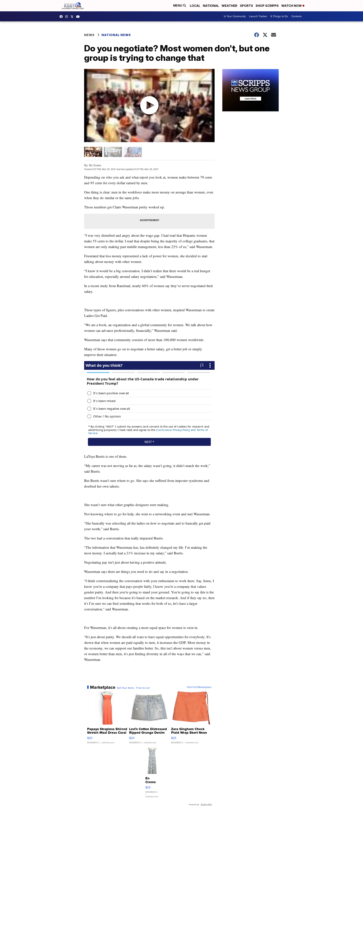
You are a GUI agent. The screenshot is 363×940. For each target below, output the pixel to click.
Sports (246, 6)
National (211, 6)
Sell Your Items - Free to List (133, 688)
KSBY (73, 16)
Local (195, 6)
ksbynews (62, 16)
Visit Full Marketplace (199, 687)
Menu (178, 5)
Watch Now (291, 6)
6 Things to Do (279, 16)
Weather (229, 6)
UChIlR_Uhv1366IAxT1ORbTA (78, 16)
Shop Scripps (267, 6)
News (89, 35)
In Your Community (235, 16)
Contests (296, 16)
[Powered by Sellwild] (206, 804)
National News (116, 35)
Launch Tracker (258, 16)
